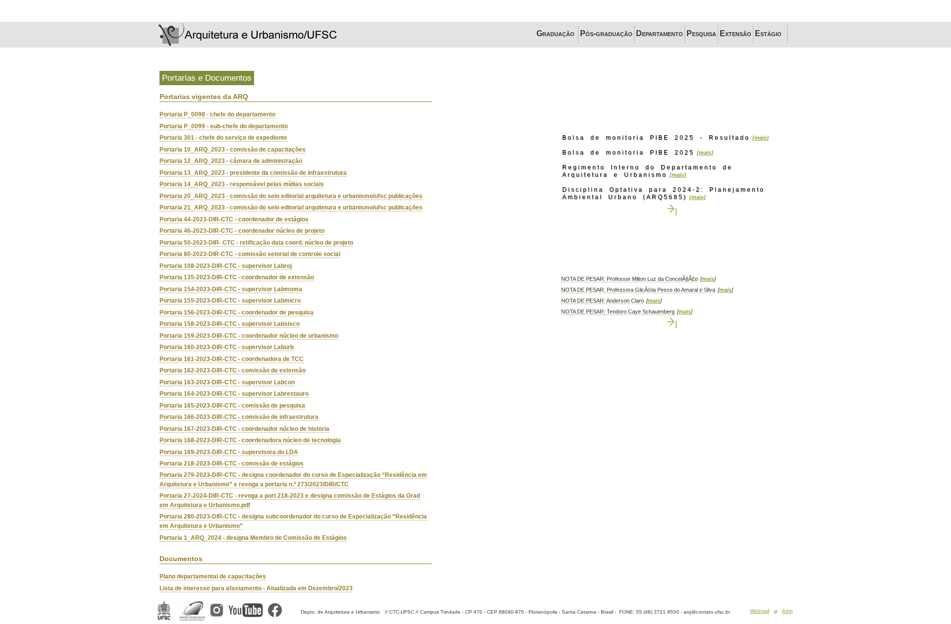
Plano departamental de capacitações (212, 576)
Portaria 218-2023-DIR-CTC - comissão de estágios (231, 463)
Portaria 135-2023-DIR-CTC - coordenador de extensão (236, 277)
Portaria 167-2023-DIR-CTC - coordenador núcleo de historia (244, 428)
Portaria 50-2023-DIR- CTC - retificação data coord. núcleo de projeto (256, 242)
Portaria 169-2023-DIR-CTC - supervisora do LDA (228, 452)
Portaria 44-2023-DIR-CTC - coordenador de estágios (234, 219)
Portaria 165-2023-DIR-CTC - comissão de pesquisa (232, 405)
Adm (787, 611)
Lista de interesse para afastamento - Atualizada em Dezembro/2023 (256, 588)
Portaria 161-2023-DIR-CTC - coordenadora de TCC (231, 359)
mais (708, 279)
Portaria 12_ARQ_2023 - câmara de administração (230, 160)
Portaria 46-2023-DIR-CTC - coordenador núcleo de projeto (241, 230)
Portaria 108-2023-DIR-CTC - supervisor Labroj (225, 265)
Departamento (659, 33)
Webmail (759, 611)
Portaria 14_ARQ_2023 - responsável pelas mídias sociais (241, 184)
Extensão (735, 33)
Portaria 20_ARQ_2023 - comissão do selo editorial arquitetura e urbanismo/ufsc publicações (291, 196)
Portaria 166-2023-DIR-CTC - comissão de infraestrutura (238, 417)
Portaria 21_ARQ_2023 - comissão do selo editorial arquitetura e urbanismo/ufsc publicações (291, 207)
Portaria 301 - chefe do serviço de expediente (223, 137)
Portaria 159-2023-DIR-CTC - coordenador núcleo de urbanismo (248, 335)
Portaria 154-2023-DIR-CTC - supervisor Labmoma (230, 289)
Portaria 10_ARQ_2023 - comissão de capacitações (232, 149)
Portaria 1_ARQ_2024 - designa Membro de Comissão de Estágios (253, 537)
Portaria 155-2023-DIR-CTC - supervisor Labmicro (230, 300)
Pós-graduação (606, 33)
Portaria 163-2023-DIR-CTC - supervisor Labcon (227, 382)
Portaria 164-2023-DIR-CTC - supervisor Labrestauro (234, 393)
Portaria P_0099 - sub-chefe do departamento (223, 126)
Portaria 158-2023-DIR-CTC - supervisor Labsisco (229, 323)
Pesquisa (701, 33)
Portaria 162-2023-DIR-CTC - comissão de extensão (232, 370)
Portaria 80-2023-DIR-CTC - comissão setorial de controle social (249, 254)
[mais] (760, 138)
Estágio (770, 33)
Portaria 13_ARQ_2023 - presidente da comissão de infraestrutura (253, 172)
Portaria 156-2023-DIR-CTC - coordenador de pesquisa (236, 312)
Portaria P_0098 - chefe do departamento (217, 114)
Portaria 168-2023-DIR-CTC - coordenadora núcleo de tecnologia (250, 440)
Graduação (556, 33)
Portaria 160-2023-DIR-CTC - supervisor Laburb (226, 347)
